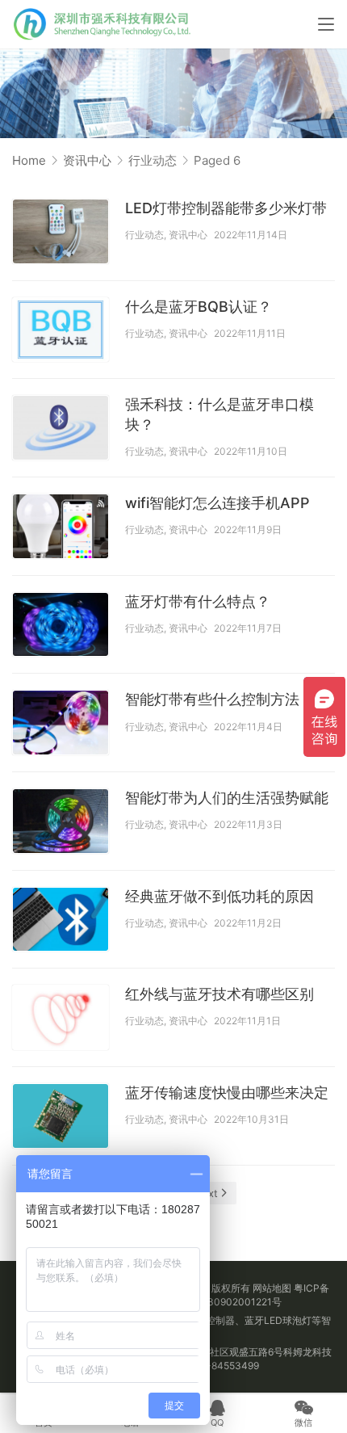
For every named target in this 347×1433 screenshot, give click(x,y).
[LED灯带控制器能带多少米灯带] (60, 231)
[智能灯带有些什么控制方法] (60, 722)
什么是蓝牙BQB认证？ (198, 306)
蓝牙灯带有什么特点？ (197, 601)
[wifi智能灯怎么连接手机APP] (60, 526)
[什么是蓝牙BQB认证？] (60, 330)
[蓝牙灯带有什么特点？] (60, 625)
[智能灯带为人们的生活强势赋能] (60, 821)
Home (29, 160)
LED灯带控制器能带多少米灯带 (226, 208)
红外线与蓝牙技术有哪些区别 (219, 993)
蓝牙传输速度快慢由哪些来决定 (226, 1092)
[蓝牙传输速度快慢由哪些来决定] (60, 1116)
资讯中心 (188, 235)
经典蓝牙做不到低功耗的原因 (219, 896)
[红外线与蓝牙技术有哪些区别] (60, 1017)
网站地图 (272, 1288)
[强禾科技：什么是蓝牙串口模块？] (60, 428)
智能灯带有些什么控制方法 (212, 699)
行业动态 (144, 235)
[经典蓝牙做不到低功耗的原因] (60, 920)
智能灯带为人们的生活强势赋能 (226, 797)
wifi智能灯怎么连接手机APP (217, 502)
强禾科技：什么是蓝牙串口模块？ (219, 414)
